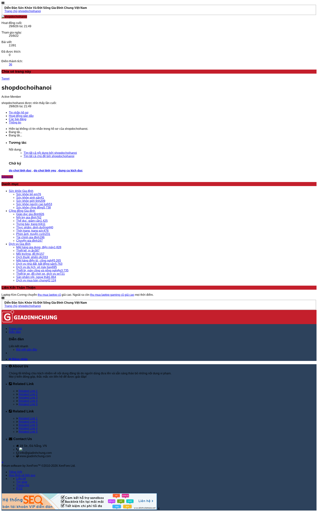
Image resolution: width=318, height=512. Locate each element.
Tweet (5, 78)
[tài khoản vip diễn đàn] (79, 508)
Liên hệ (21, 478)
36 (10, 64)
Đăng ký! (7, 176)
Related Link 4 (28, 400)
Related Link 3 (28, 397)
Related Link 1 (28, 391)
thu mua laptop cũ (49, 294)
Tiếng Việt (15, 472)
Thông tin (15, 122)
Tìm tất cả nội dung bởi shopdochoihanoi (50, 152)
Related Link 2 (28, 394)
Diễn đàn (15, 331)
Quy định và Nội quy (22, 475)
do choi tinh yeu (45, 170)
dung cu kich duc (70, 170)
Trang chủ (15, 328)
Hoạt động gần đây (21, 115)
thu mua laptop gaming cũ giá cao (112, 294)
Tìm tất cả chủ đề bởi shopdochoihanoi (49, 156)
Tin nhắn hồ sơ (19, 112)
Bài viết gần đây (26, 349)
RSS (19, 488)
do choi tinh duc (20, 170)
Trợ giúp (21, 481)
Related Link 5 (28, 404)
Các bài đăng (17, 119)
